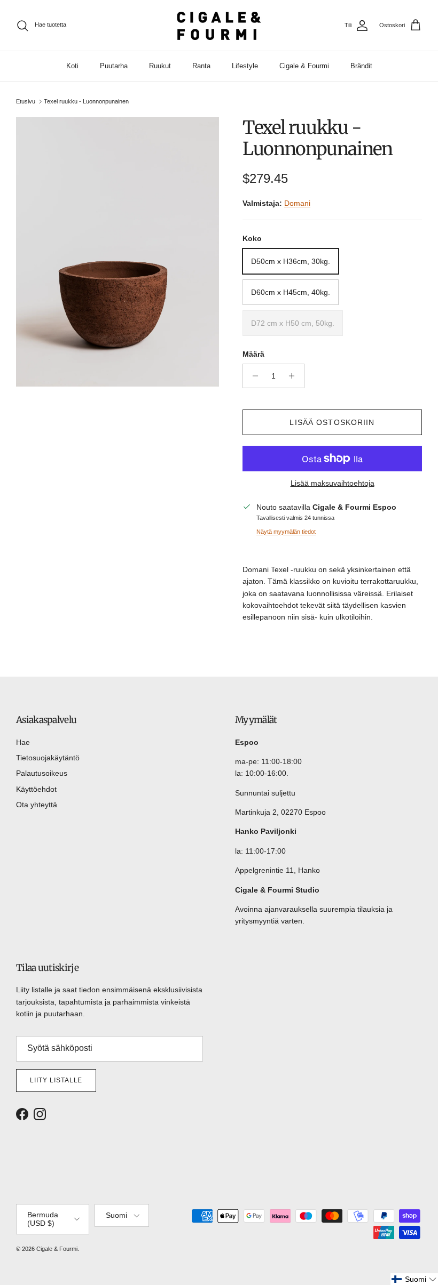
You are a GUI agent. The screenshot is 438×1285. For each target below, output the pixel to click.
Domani (297, 203)
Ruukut (160, 66)
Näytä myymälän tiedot (286, 531)
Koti (72, 66)
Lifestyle (245, 66)
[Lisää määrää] (294, 376)
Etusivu (25, 101)
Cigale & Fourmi (304, 66)
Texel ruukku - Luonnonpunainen (86, 101)
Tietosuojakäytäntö (48, 757)
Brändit (361, 66)
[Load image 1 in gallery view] (117, 252)
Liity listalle (56, 1080)
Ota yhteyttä (36, 804)
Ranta (201, 66)
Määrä (253, 354)
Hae (23, 742)
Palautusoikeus (41, 773)
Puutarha (114, 66)
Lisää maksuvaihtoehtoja (332, 483)
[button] (414, 1279)
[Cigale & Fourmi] (219, 25)
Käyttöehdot (36, 789)
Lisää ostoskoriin (332, 422)
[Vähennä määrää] (252, 376)
